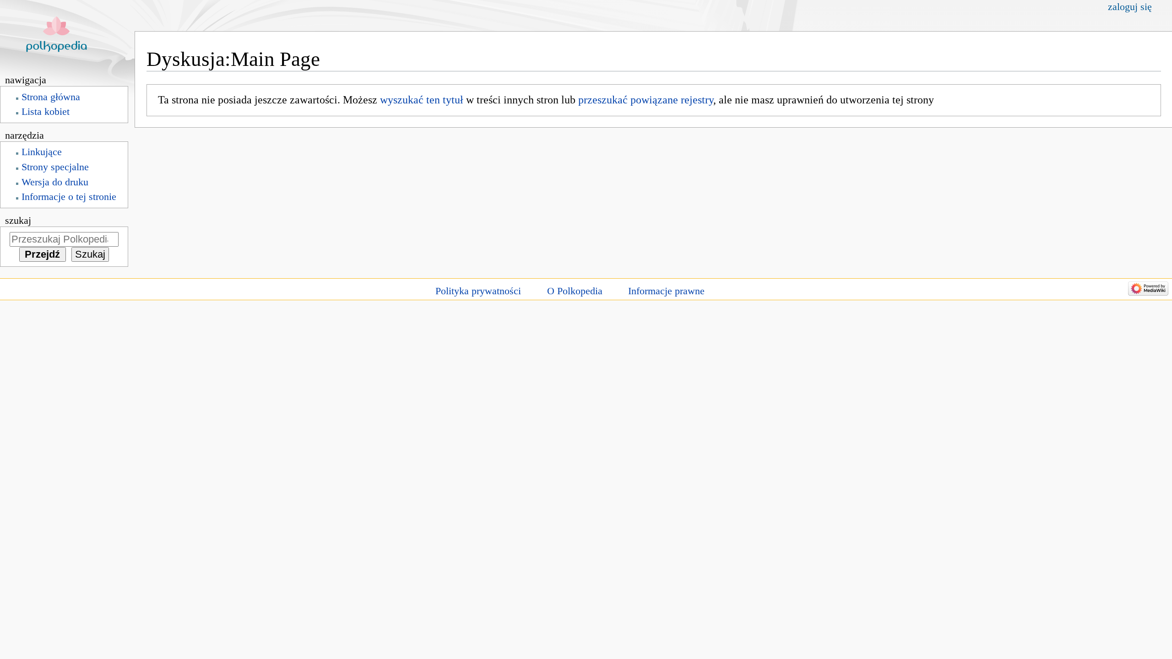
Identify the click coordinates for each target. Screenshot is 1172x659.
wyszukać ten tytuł (421, 99)
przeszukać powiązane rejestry (645, 99)
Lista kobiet (46, 111)
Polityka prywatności (478, 291)
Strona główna (51, 97)
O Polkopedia (574, 291)
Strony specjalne (55, 167)
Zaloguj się (1130, 6)
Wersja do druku (55, 182)
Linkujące (42, 151)
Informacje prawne (666, 291)
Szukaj (18, 220)
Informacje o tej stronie (69, 196)
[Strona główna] (67, 35)
